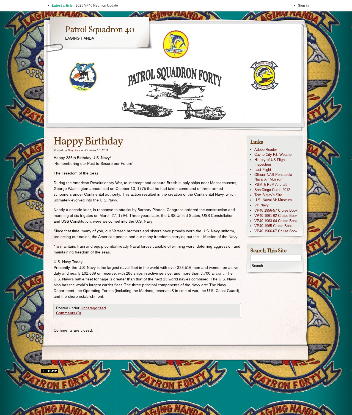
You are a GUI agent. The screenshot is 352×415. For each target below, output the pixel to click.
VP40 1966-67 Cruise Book (276, 231)
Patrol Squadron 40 (99, 30)
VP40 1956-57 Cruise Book (276, 210)
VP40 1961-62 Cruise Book (276, 216)
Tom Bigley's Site (268, 195)
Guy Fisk (74, 150)
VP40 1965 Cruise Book (273, 226)
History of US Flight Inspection (270, 162)
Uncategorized (93, 308)
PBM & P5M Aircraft (270, 184)
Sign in (303, 5)
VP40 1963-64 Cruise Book (276, 221)
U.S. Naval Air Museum (273, 200)
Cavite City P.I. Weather (273, 154)
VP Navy (261, 205)
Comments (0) (68, 313)
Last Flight (262, 170)
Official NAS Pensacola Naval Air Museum (273, 177)
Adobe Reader (265, 150)
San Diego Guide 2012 (272, 190)
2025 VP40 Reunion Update (97, 5)
